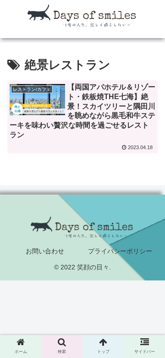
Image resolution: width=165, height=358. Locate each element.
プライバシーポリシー (120, 251)
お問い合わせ (45, 251)
